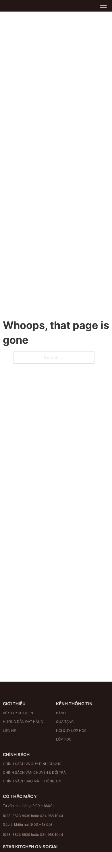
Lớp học (64, 739)
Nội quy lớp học (71, 730)
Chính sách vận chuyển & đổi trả (34, 772)
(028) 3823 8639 (16, 816)
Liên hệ (9, 730)
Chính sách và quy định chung (32, 764)
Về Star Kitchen (18, 713)
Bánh (61, 713)
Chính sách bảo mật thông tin (32, 781)
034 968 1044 (51, 816)
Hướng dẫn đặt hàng (23, 721)
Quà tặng (65, 721)
